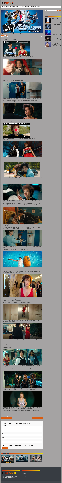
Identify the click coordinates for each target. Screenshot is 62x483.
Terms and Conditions (25, 478)
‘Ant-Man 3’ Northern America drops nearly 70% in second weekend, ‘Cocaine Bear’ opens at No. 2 (56, 32)
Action (6, 416)
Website (4, 440)
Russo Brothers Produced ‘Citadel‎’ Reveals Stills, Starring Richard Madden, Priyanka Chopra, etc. (56, 37)
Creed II (31, 462)
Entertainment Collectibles (35, 6)
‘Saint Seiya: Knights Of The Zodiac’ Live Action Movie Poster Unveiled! (56, 25)
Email (3, 437)
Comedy (9, 416)
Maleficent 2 (17, 462)
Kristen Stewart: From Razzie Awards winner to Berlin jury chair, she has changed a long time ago (56, 43)
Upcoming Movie (6, 6)
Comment (4, 425)
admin (9, 36)
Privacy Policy (24, 476)
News (17, 6)
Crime (13, 416)
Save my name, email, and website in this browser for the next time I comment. (18, 445)
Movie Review (12, 6)
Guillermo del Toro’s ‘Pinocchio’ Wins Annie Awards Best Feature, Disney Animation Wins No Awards (56, 20)
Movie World (22, 6)
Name (3, 433)
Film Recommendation (19, 416)
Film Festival (27, 6)
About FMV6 (24, 473)
